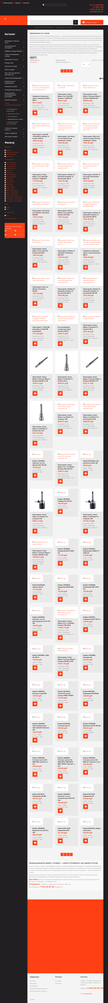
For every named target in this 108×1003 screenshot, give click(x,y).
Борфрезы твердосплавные (13, 51)
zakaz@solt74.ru (58, 887)
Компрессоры (9, 63)
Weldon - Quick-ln (10, 187)
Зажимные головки (11, 154)
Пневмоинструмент (11, 86)
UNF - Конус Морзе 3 (11, 176)
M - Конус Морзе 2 (10, 166)
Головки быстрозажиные (12, 152)
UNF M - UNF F (9, 178)
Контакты (26, 3)
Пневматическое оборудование (10, 82)
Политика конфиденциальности (38, 988)
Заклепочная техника (11, 59)
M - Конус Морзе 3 (10, 168)
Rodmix (8, 209)
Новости (18, 3)
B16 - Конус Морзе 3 (11, 164)
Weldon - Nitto (9, 185)
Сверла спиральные (11, 133)
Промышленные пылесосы (13, 90)
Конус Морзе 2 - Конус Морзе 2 (14, 197)
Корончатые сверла (11, 66)
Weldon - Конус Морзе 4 (12, 195)
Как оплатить (33, 983)
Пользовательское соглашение (38, 991)
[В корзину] (35, 112)
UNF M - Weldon (10, 180)
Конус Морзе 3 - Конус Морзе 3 (14, 201)
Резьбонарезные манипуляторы (11, 110)
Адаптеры (8, 150)
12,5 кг (7, 215)
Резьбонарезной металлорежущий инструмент (10, 94)
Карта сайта (58, 983)
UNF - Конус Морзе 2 (11, 174)
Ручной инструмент (11, 100)
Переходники (9, 156)
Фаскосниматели (12, 116)
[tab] (15, 147)
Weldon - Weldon (10, 189)
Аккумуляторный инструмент (10, 47)
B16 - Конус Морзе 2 (11, 162)
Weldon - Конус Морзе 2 (12, 191)
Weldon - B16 (9, 182)
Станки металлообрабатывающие (44, 27)
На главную (58, 981)
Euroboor (8, 207)
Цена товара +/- (34, 62)
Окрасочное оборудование (13, 78)
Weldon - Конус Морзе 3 (12, 193)
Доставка (32, 981)
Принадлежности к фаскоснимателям (12, 123)
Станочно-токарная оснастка (11, 129)
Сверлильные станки (13, 113)
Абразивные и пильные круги (12, 41)
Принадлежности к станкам (15, 119)
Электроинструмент (11, 136)
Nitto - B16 (8, 170)
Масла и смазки (9, 69)
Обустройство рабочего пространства (12, 73)
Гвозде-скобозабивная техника (12, 55)
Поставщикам (33, 986)
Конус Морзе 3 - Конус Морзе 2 (14, 199)
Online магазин (8, 3)
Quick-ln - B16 (9, 172)
